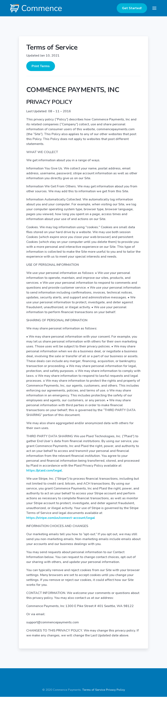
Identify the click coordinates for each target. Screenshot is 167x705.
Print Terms (41, 66)
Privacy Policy (115, 690)
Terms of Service (93, 690)
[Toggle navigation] (154, 8)
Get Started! (132, 8)
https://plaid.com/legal (44, 470)
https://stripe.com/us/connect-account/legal (60, 518)
